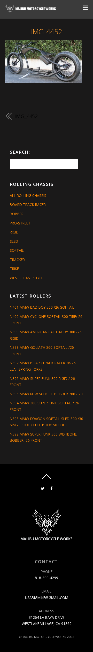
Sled (14, 241)
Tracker (17, 259)
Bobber (17, 213)
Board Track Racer (28, 204)
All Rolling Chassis (28, 195)
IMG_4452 (46, 31)
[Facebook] (51, 487)
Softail (17, 250)
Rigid (14, 232)
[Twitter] (42, 487)
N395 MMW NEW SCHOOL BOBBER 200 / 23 (46, 394)
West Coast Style (26, 277)
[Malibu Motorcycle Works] (31, 11)
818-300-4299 (46, 577)
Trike (14, 268)
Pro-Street (20, 223)
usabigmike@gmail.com (46, 597)
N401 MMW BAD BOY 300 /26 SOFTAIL (42, 307)
